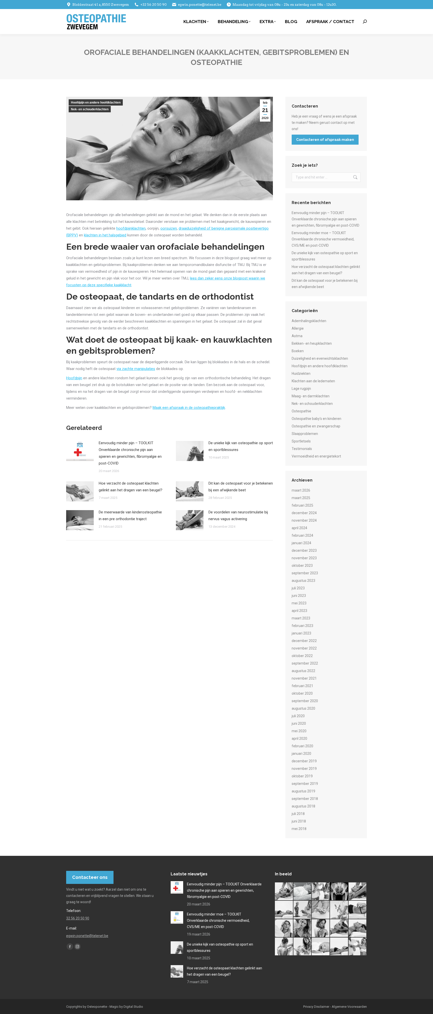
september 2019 (305, 784)
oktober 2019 (302, 776)
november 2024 (304, 520)
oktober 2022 (302, 656)
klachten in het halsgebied (105, 235)
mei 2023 (299, 603)
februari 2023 (302, 626)
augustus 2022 (303, 671)
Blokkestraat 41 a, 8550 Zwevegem (100, 5)
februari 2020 (302, 746)
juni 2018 (299, 821)
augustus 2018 (303, 806)
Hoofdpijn (74, 378)
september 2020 (305, 701)
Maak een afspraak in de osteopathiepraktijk (189, 407)
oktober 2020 (302, 693)
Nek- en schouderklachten (90, 109)
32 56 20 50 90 (77, 918)
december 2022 (304, 641)
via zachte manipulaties (136, 368)
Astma (297, 336)
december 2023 (304, 550)
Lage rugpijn (301, 389)
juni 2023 (299, 596)
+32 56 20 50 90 (153, 5)
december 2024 (304, 513)
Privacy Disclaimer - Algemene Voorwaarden (335, 1006)
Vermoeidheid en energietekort (316, 456)
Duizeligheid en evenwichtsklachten (320, 358)
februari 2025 (302, 505)
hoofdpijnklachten (131, 228)
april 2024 (299, 528)
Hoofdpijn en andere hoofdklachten (96, 102)
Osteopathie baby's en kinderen (316, 419)
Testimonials (302, 449)
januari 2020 (301, 754)
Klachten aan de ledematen (313, 381)
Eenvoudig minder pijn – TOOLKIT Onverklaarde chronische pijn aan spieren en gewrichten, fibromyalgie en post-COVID (130, 453)
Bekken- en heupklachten (312, 343)
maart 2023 (301, 618)
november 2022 (304, 648)
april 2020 (299, 738)
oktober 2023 (302, 566)
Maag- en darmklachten (311, 396)
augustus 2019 (303, 791)
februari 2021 (302, 686)
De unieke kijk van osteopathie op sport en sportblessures (240, 446)
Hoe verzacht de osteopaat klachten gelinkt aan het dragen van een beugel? (130, 486)
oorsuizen (168, 228)
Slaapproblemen (305, 434)
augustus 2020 (303, 708)
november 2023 (304, 558)
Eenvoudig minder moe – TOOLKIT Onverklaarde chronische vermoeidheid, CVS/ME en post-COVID (323, 239)
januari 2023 (301, 633)
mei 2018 (299, 829)
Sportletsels (301, 441)
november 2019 (304, 769)
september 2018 (305, 799)
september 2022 (305, 663)
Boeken (298, 351)
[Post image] (80, 451)
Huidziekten (301, 374)
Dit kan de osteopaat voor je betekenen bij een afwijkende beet (240, 486)
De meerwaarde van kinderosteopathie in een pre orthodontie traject (130, 515)
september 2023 (305, 573)
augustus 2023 (303, 581)
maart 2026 (301, 490)
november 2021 (304, 678)
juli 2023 (298, 588)
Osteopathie (301, 411)
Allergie (298, 328)
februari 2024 (302, 535)
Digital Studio (133, 1006)
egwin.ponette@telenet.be (199, 5)
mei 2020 (299, 731)
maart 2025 (301, 498)
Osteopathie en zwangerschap (316, 426)
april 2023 (299, 611)
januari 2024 (301, 543)
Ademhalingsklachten (309, 321)
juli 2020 (298, 716)
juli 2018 (298, 814)
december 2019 (304, 761)
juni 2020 (299, 723)
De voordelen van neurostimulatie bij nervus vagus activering (238, 515)
